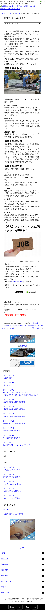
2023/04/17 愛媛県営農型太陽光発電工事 (14, 415)
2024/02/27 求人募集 (8, 384)
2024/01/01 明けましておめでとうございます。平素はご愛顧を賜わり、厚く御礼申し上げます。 (21, 392)
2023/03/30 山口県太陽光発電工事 (11, 436)
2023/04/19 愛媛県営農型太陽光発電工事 (14, 408)
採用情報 (4, 570)
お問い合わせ (6, 581)
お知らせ (6, 456)
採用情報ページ (17, 282)
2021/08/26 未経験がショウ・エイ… (12, 468)
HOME (4, 13)
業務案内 (4, 559)
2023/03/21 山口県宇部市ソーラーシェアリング (16, 443)
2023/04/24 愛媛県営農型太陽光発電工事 (14, 401)
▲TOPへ (22, 548)
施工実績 (4, 564)
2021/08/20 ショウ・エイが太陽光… (12, 482)
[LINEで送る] (31, 292)
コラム (10, 13)
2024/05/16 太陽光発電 (8, 377)
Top (34, 607)
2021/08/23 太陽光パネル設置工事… (12, 475)
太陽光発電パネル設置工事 (13, 514)
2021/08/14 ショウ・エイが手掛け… (12, 497)
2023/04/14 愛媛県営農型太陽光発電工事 (14, 422)
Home (12, 607)
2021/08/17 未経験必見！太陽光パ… (12, 490)
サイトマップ (6, 593)
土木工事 (17, 13)
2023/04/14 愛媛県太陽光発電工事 (11, 429)
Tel (19, 607)
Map (27, 607)
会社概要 (4, 576)
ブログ (3, 587)
